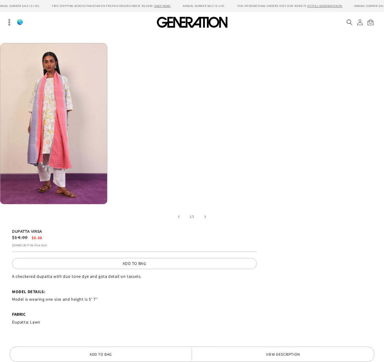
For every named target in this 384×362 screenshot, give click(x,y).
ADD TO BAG (134, 263)
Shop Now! (162, 6)
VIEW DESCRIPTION (283, 354)
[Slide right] (205, 216)
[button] (349, 22)
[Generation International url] (192, 22)
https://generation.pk (324, 6)
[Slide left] (178, 216)
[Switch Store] (20, 22)
